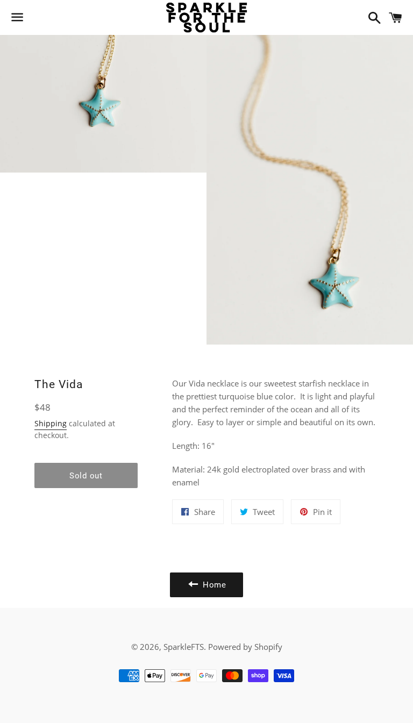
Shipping (50, 423)
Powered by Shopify (245, 646)
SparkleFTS (183, 646)
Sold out (86, 476)
